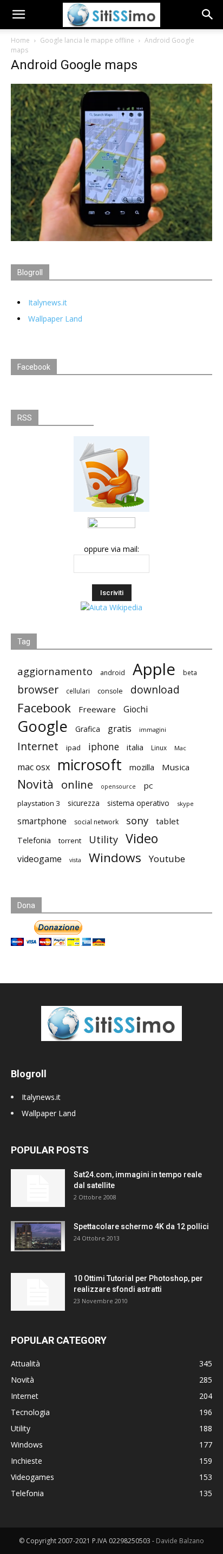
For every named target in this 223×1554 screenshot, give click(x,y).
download (155, 690)
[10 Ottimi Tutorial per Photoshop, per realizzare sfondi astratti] (38, 1292)
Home (20, 40)
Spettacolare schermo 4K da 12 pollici (141, 1226)
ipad (73, 747)
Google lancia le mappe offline (87, 40)
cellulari (78, 690)
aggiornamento (55, 671)
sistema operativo (138, 803)
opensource (118, 786)
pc (148, 785)
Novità (35, 784)
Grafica (87, 729)
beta (190, 672)
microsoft (89, 764)
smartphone (42, 821)
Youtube (167, 858)
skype (185, 803)
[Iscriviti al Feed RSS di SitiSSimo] (111, 511)
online (77, 784)
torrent (69, 840)
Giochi (135, 709)
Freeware (97, 709)
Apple (154, 669)
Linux (159, 747)
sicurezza (84, 803)
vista (75, 860)
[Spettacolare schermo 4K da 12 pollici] (38, 1236)
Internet (37, 746)
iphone (103, 746)
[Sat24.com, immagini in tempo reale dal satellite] (38, 1188)
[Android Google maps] (111, 238)
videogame (39, 859)
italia (135, 747)
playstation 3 (38, 803)
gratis (120, 729)
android (112, 672)
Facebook (44, 707)
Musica (175, 767)
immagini (152, 729)
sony (137, 820)
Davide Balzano (180, 1540)
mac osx (33, 767)
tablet (167, 821)
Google (42, 726)
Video (142, 838)
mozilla (141, 767)
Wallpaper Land (55, 319)
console (110, 691)
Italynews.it (47, 302)
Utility (103, 839)
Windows (115, 857)
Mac (180, 748)
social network (96, 821)
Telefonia (34, 840)
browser (37, 689)
